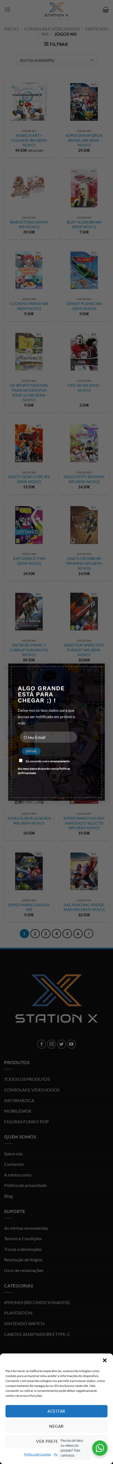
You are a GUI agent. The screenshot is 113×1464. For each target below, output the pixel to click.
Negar (56, 1426)
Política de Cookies (37, 1454)
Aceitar (56, 1411)
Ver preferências (56, 1441)
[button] (105, 1360)
